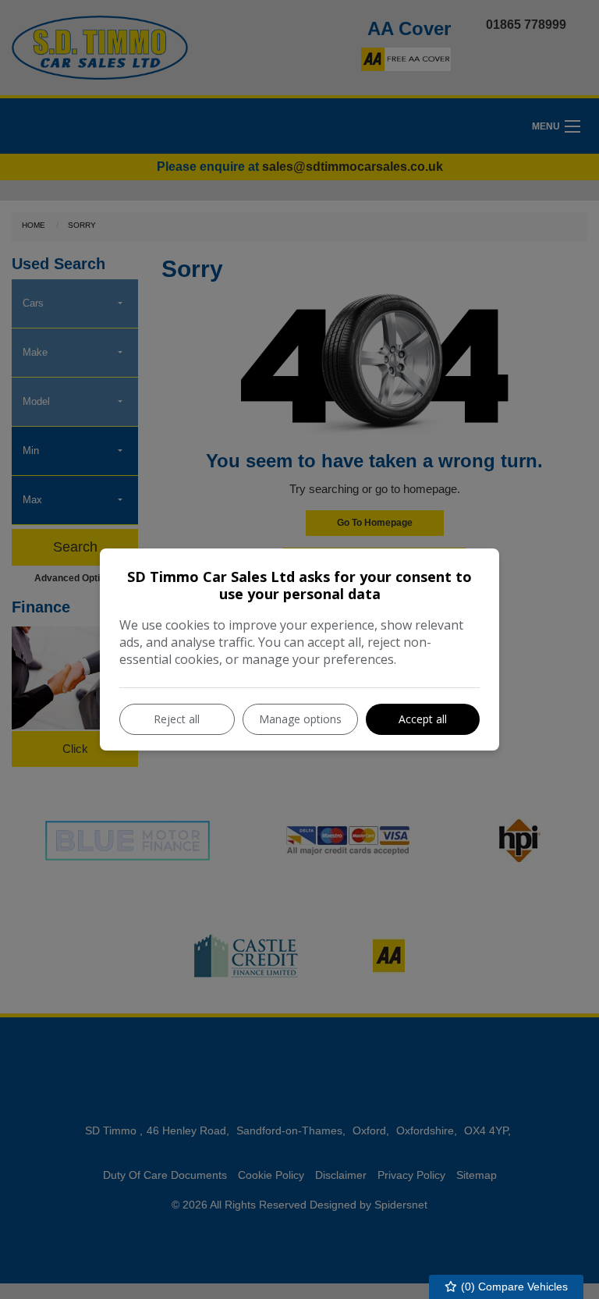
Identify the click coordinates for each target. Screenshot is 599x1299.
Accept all (423, 719)
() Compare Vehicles (513, 1286)
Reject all (177, 719)
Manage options (300, 719)
